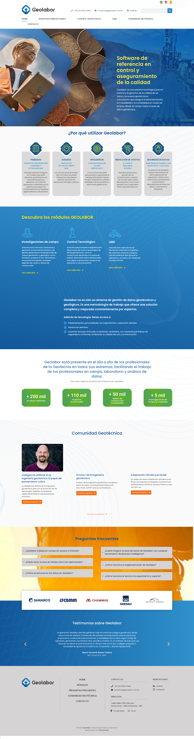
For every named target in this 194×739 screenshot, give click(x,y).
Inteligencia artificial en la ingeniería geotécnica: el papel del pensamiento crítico (42, 478)
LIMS (114, 19)
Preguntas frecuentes (82, 690)
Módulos (82, 685)
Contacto (33, 24)
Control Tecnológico (89, 19)
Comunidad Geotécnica (140, 19)
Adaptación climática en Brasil (148, 475)
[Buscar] (169, 10)
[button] (25, 644)
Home (24, 19)
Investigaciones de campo (52, 19)
